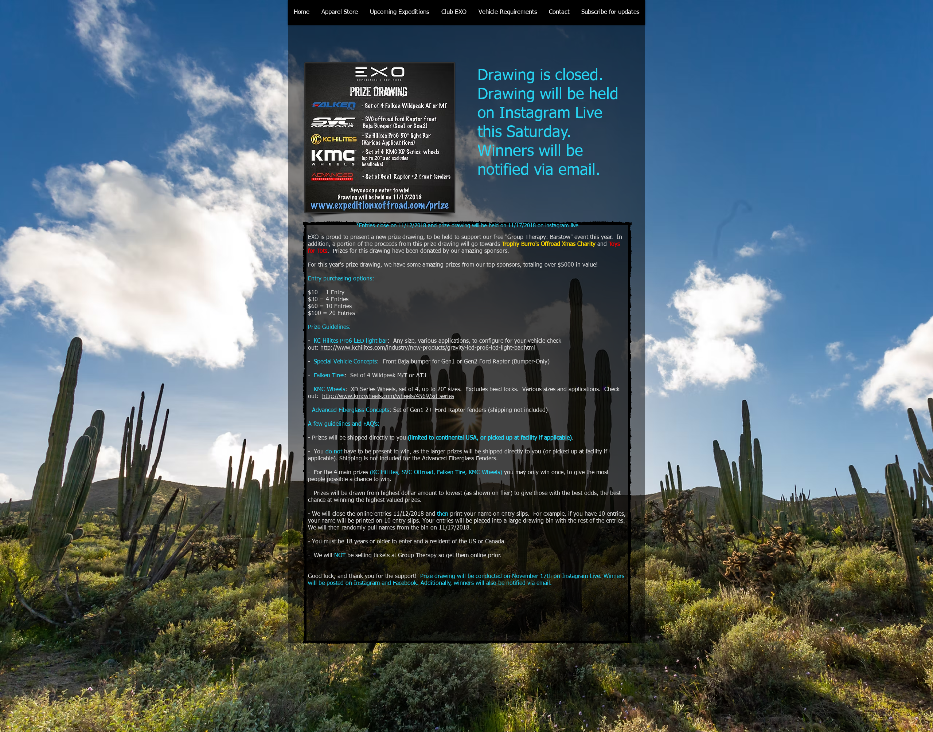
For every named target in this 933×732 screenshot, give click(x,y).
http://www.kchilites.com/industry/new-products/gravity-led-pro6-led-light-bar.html (427, 348)
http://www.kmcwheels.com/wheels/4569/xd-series (388, 397)
